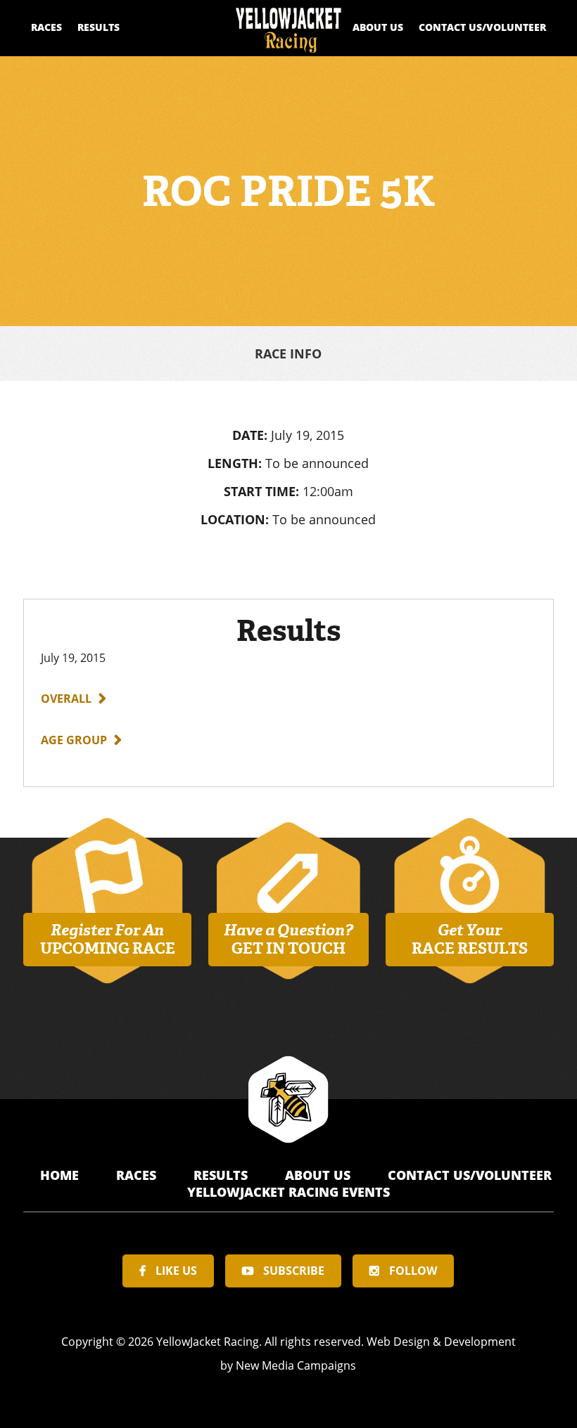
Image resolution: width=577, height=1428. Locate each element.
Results (98, 27)
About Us (378, 27)
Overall (66, 698)
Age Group (74, 740)
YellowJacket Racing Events (288, 1191)
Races (46, 27)
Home (61, 1175)
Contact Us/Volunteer (482, 27)
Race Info (288, 353)
